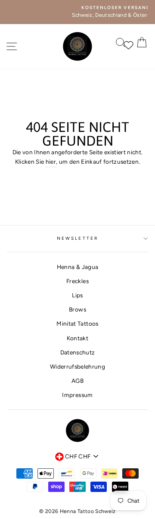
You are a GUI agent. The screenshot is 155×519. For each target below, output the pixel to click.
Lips (77, 295)
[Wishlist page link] (124, 44)
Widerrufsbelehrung (77, 366)
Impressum (77, 394)
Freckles (77, 281)
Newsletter (77, 238)
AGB (77, 380)
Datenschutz (77, 352)
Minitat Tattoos (77, 323)
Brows (77, 309)
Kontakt (77, 338)
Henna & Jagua (77, 266)
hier (51, 161)
